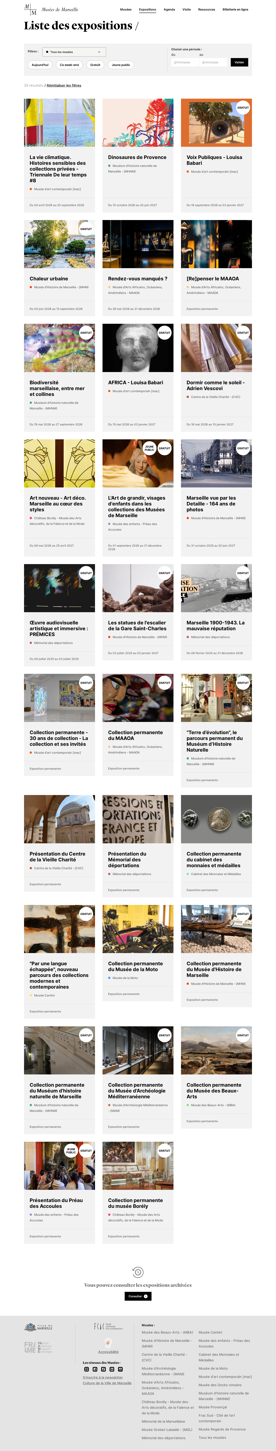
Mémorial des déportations (164, 1438)
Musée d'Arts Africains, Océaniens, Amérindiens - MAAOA (163, 1388)
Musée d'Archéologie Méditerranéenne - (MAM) (163, 1371)
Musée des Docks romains (220, 1385)
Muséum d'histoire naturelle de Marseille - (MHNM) (224, 1396)
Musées (126, 9)
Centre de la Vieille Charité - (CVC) (164, 1357)
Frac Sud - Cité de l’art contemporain (217, 1418)
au (201, 55)
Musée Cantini (210, 1332)
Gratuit (95, 65)
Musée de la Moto (213, 1368)
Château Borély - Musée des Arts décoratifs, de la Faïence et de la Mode (168, 1407)
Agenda (169, 9)
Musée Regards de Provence (222, 1429)
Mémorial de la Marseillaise (163, 1421)
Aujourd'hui (40, 65)
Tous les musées (212, 1438)
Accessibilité (108, 1352)
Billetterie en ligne (235, 9)
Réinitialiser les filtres (64, 85)
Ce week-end (69, 65)
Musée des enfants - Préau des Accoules (224, 1343)
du (173, 55)
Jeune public (121, 65)
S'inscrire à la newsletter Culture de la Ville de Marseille (107, 1380)
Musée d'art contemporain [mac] (225, 1377)
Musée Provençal (213, 1407)
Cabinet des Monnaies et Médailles (219, 1357)
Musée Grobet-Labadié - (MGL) (167, 1430)
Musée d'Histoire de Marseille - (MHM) (167, 1343)
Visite (186, 9)
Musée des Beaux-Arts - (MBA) (167, 1332)
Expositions (147, 9)
